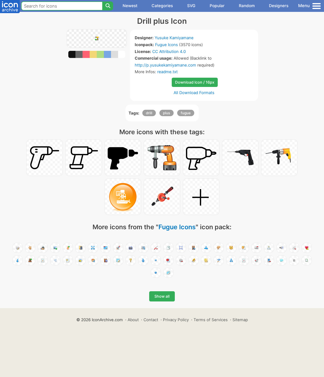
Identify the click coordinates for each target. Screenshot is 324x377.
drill (149, 113)
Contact (150, 319)
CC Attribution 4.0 (169, 51)
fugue (186, 113)
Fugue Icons (166, 44)
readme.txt (167, 71)
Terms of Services (211, 319)
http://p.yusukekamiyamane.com (165, 65)
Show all (162, 296)
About (133, 319)
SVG (191, 5)
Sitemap (240, 319)
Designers (278, 5)
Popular (217, 5)
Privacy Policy (176, 319)
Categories (162, 5)
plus (166, 113)
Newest (130, 5)
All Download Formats (194, 92)
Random (247, 5)
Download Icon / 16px (194, 82)
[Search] (107, 5)
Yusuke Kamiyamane (174, 37)
